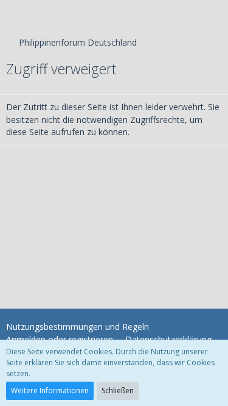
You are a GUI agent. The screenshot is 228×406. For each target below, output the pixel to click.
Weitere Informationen (50, 390)
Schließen (118, 390)
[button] (16, 15)
